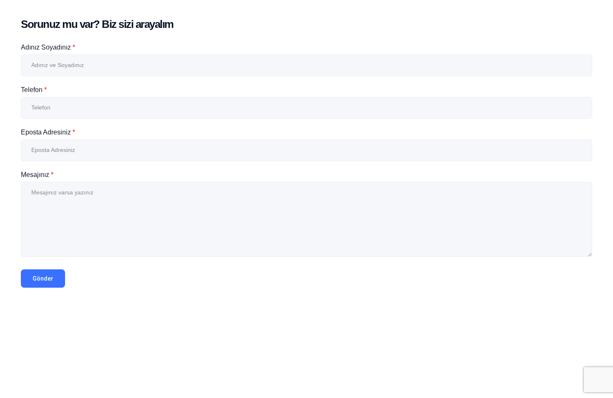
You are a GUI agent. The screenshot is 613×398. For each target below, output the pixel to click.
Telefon (34, 89)
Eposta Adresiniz (48, 132)
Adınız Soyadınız (48, 47)
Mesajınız (37, 174)
